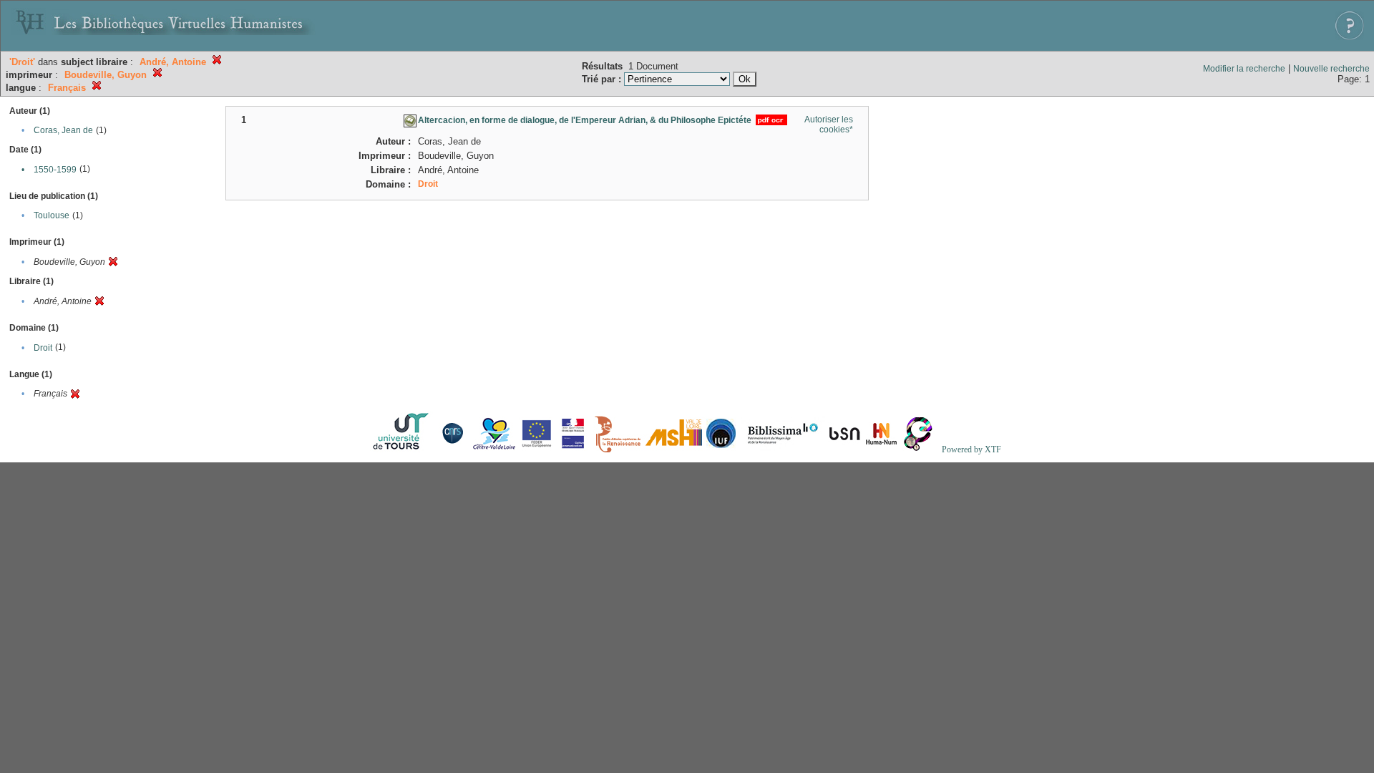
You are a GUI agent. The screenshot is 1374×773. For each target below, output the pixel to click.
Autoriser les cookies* (828, 125)
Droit (43, 348)
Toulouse (51, 215)
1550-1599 (55, 170)
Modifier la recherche (1244, 69)
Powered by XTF (971, 449)
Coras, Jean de (63, 130)
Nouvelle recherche (1331, 69)
